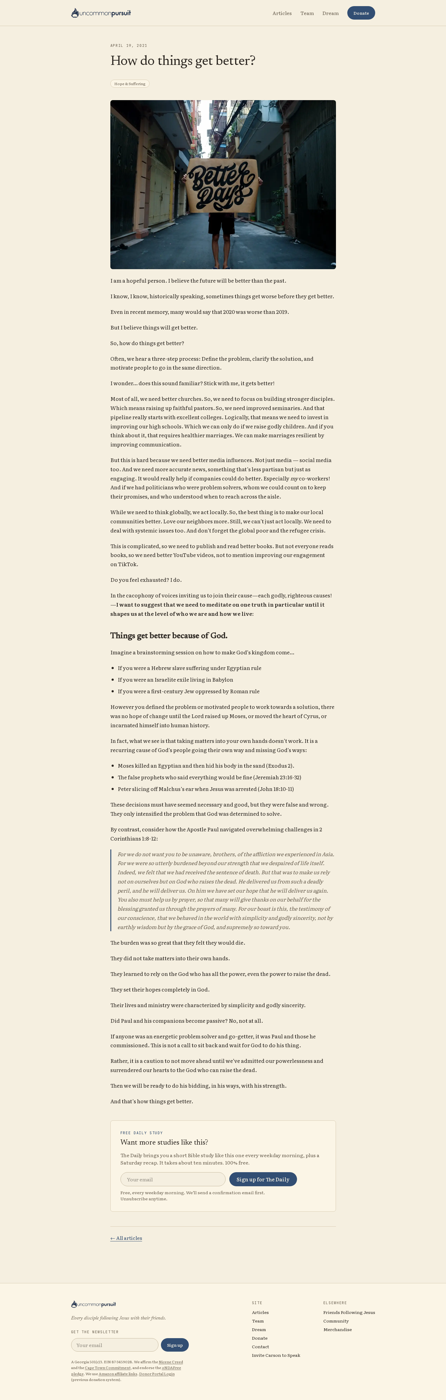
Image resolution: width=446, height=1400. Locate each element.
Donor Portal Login (157, 1373)
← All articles (126, 1237)
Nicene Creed (171, 1361)
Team (307, 13)
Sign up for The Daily (263, 1179)
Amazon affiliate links (118, 1373)
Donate (361, 13)
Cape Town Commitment (108, 1367)
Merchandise (337, 1329)
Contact (260, 1346)
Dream (330, 13)
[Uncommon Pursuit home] (101, 13)
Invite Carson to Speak (276, 1355)
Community (336, 1321)
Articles (282, 13)
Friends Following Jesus (349, 1312)
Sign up (175, 1345)
